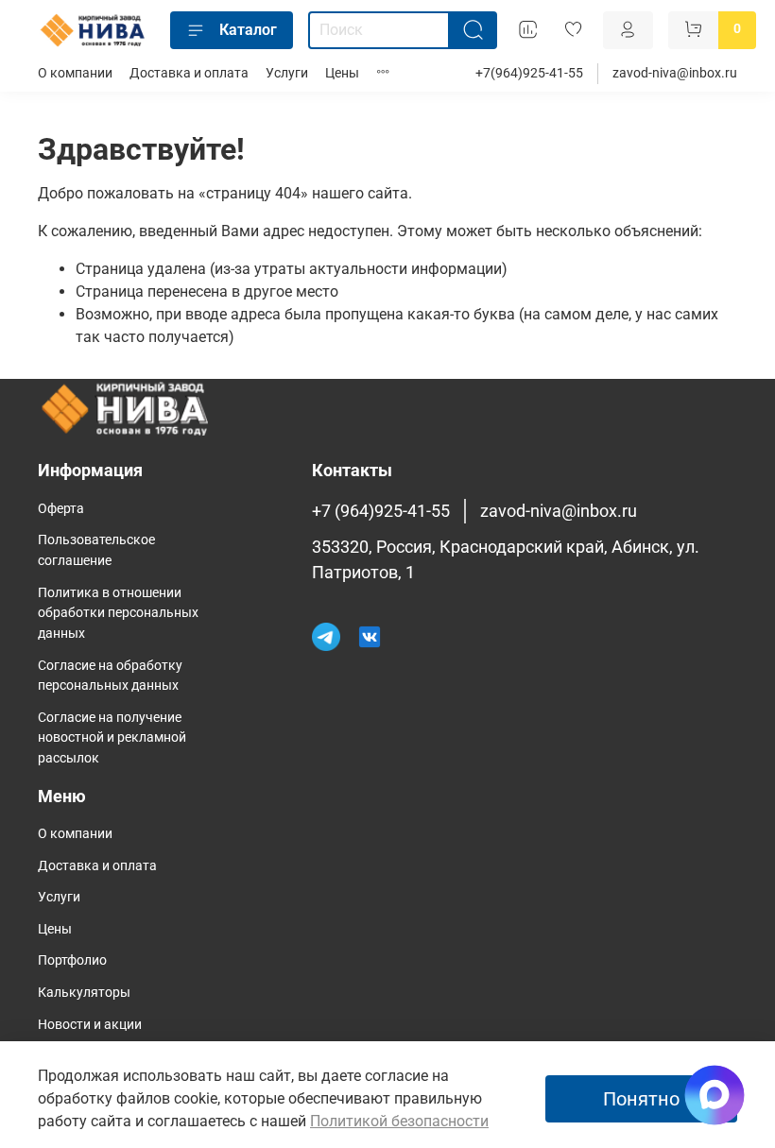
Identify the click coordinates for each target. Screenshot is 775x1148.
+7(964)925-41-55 (529, 73)
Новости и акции (90, 1025)
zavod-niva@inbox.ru (674, 73)
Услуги (287, 73)
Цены (342, 73)
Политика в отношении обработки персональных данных (118, 613)
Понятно (641, 1099)
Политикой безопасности (399, 1121)
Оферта (61, 509)
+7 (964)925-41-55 (381, 511)
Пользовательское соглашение (96, 550)
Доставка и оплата (189, 73)
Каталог (248, 30)
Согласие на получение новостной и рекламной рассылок (112, 738)
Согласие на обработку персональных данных (110, 676)
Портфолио (72, 960)
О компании (75, 73)
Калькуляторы (84, 993)
